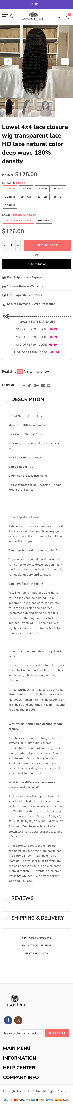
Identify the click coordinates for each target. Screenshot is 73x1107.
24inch (26, 197)
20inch (58, 188)
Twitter (29, 385)
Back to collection (36, 945)
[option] (36, 61)
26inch (42, 197)
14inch (10, 188)
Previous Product (37, 938)
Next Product (35, 953)
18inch (42, 188)
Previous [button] (8, 61)
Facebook (24, 385)
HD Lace (44, 220)
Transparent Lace (18, 220)
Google (36, 385)
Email (43, 385)
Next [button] (65, 61)
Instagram (18, 1020)
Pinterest (48, 385)
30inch (10, 205)
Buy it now (37, 264)
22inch (10, 197)
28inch (58, 197)
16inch (26, 188)
